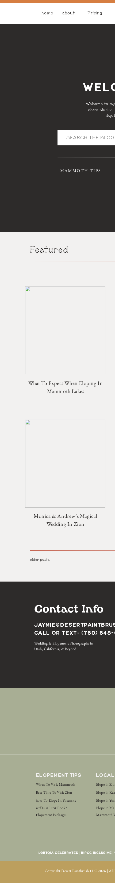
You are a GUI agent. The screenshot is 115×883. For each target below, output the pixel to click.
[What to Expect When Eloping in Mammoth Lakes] (65, 330)
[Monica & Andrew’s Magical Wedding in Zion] (65, 464)
